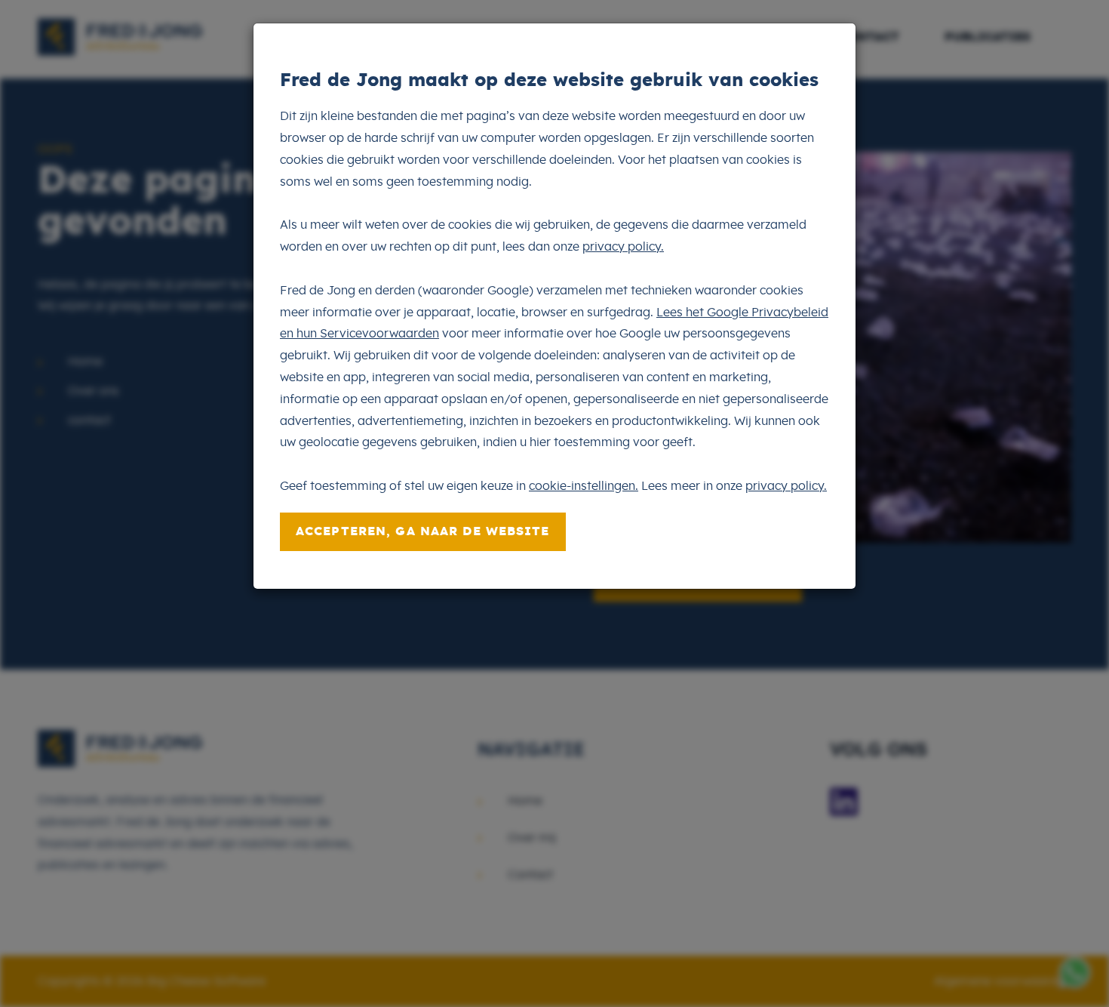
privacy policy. (623, 247)
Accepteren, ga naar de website (423, 531)
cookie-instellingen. (583, 486)
